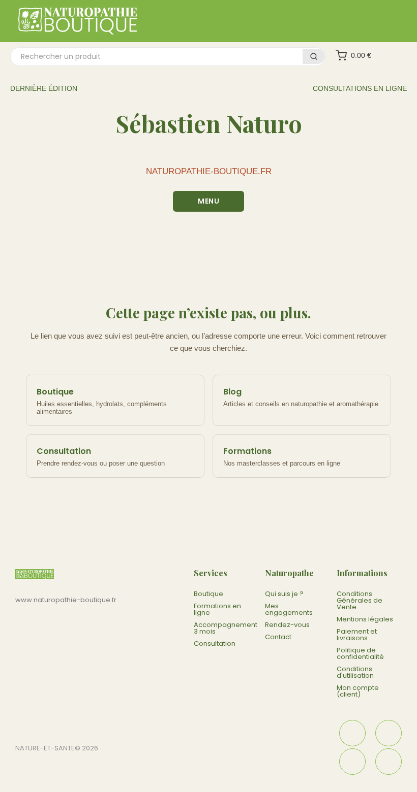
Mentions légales (365, 619)
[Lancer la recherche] (314, 56)
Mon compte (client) (358, 691)
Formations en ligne (217, 609)
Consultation (214, 643)
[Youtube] (388, 761)
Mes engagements (289, 609)
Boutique (208, 594)
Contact (278, 637)
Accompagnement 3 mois (225, 628)
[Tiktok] (352, 761)
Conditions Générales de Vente (359, 600)
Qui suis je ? (284, 594)
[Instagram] (388, 733)
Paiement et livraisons (357, 634)
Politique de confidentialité (360, 653)
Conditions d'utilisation (355, 672)
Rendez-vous (287, 625)
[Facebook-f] (352, 733)
